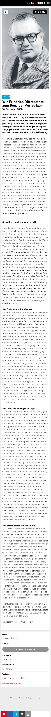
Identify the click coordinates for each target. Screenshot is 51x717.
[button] (3, 3)
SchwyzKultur (38, 3)
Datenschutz (44, 698)
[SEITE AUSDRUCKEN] (28, 714)
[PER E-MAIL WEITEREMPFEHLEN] (22, 714)
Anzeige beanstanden (11, 683)
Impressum (35, 698)
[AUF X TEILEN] (16, 714)
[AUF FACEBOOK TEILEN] (10, 714)
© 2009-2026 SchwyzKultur (20, 698)
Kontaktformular (25, 649)
